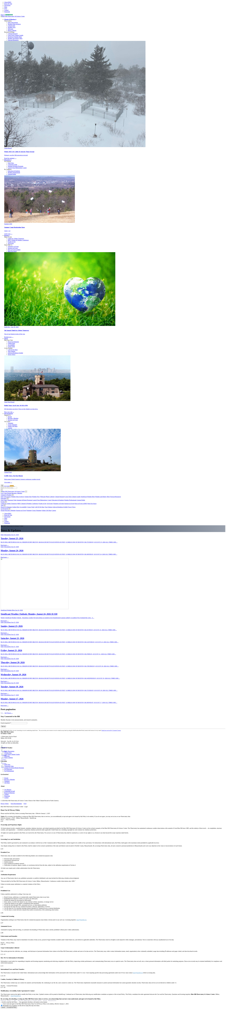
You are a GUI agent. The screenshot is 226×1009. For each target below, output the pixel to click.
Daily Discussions (13, 22)
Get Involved (8, 413)
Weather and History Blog (15, 38)
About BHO (7, 2)
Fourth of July (12, 242)
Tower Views (11, 354)
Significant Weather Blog (15, 37)
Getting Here (11, 343)
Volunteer (10, 423)
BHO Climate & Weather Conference (18, 240)
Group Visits (11, 346)
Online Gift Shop (12, 426)
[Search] (2, 486)
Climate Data (11, 25)
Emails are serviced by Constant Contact (111, 730)
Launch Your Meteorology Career (17, 168)
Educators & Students (14, 171)
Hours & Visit (8, 4)
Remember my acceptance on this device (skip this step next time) (21, 1005)
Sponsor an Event (13, 248)
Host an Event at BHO (14, 249)
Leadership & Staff (9, 791)
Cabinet (6, 794)
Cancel (3, 1007)
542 (6, 713)
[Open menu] (14, 486)
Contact (6, 10)
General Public (12, 174)
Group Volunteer (12, 424)
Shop (5, 7)
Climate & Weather (10, 19)
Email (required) (6, 723)
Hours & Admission (13, 342)
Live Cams (7, 486)
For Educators (8, 769)
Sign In (3, 14)
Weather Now (12, 27)
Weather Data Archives (14, 24)
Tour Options (11, 351)
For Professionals (9, 771)
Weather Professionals (14, 172)
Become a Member (9, 14)
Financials (7, 11)
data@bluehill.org (81, 920)
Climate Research (13, 33)
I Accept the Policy (11, 1007)
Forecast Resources (13, 40)
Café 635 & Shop (13, 349)
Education (7, 160)
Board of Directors (9, 793)
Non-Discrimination (16, 803)
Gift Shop (7, 782)
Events (6, 235)
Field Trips (11, 163)
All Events (11, 243)
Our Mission (7, 789)
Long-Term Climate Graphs (15, 35)
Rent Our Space (12, 251)
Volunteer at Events (13, 246)
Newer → (10, 713)
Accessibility (11, 345)
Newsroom (7, 5)
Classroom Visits (12, 164)
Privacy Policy (5, 803)
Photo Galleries (12, 30)
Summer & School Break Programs (14, 768)
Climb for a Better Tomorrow (16, 238)
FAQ (5, 8)
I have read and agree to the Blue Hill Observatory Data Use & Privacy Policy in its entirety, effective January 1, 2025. (36, 1004)
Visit (6, 338)
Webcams (10, 29)
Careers (10, 428)
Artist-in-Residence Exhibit (15, 353)
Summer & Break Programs (15, 166)
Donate (10, 416)
